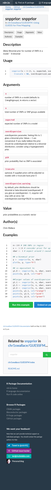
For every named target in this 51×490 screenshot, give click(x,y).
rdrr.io (6, 3)
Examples (19, 37)
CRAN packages (13, 409)
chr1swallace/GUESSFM (26, 345)
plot (15, 262)
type (27, 262)
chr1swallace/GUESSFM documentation (16, 326)
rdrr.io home (12, 388)
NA (27, 74)
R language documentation (18, 391)
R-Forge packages (14, 416)
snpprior (16, 71)
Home (8, 7)
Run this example (21, 305)
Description (9, 32)
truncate (18, 74)
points (16, 274)
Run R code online (15, 395)
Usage (19, 32)
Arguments (30, 32)
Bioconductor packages (17, 412)
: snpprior (13, 9)
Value (40, 32)
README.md (14, 369)
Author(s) (8, 37)
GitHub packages (14, 419)
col (32, 274)
